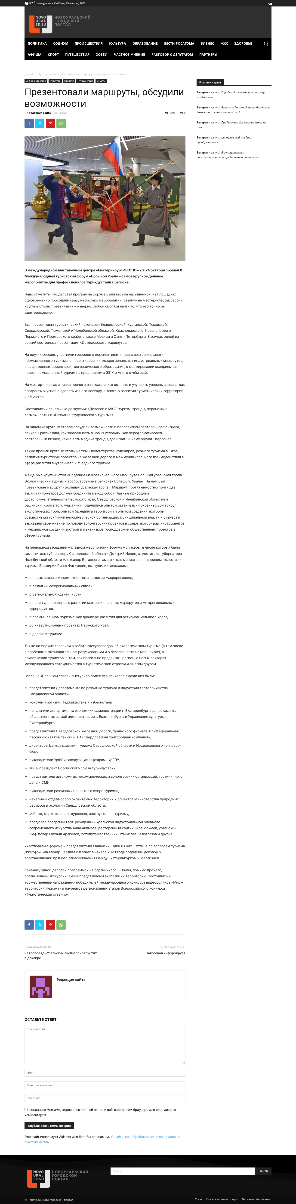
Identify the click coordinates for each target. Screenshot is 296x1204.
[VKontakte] (269, 2)
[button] (265, 43)
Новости (69, 80)
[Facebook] (29, 123)
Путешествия (47, 74)
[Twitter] (39, 123)
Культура (55, 80)
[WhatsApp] (61, 123)
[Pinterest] (50, 123)
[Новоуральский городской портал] (62, 1178)
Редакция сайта (40, 112)
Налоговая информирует (165, 953)
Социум (101, 80)
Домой (29, 74)
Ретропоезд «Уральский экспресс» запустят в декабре (61, 955)
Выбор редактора (36, 80)
